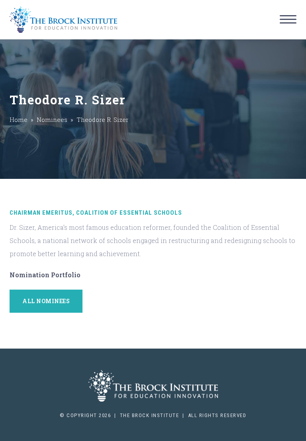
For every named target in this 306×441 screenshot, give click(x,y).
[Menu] (288, 19)
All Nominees (46, 301)
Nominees (52, 119)
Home (18, 119)
